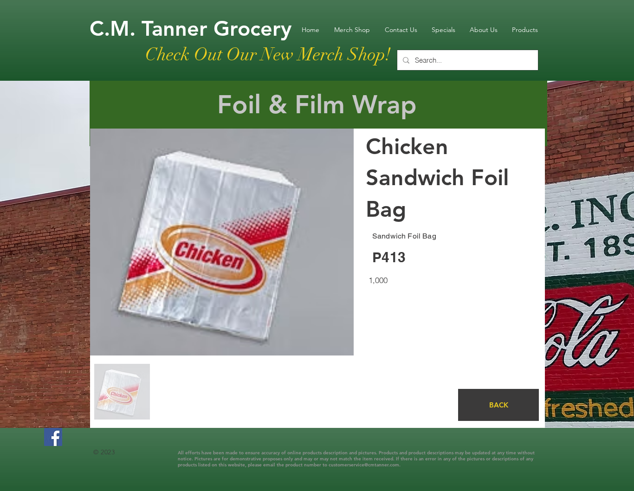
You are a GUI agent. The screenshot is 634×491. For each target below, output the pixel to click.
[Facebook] (53, 437)
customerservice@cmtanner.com (364, 465)
